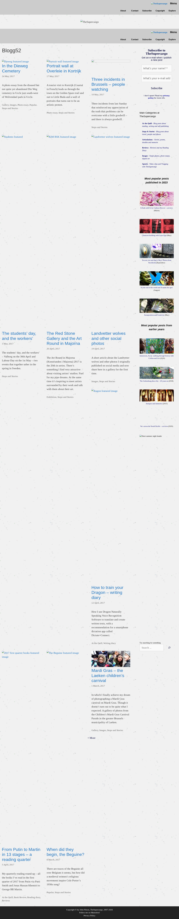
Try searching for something (150, 643)
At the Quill (96, 643)
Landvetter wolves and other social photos (108, 338)
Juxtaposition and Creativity (154, 315)
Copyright (160, 11)
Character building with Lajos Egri (154, 235)
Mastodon (95, 913)
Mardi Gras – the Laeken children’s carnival (107, 675)
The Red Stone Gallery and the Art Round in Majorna (64, 338)
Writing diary (109, 643)
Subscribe (147, 11)
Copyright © (71, 910)
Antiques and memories (154, 404)
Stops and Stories (10, 108)
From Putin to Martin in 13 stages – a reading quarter (21, 854)
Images (13, 105)
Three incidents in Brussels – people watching (108, 84)
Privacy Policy (89, 916)
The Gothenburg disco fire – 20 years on (154, 381)
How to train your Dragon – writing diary (107, 592)
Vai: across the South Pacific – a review (154, 426)
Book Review (20, 897)
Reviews (6, 900)
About (123, 11)
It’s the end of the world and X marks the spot (157, 288)
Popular (33, 105)
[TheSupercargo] (159, 3)
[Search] (169, 647)
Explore (172, 11)
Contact (134, 11)
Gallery (5, 105)
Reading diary (33, 897)
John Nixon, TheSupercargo (91, 910)
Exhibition (51, 397)
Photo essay (23, 105)
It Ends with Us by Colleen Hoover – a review (156, 208)
